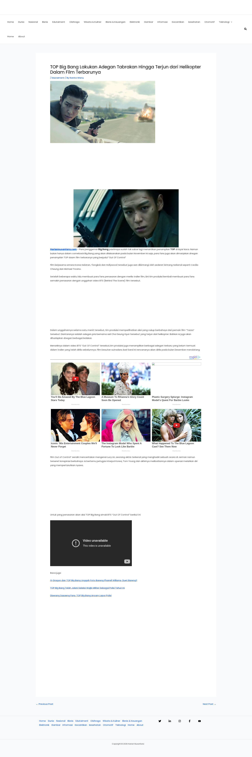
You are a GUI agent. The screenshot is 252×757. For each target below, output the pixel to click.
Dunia (51, 720)
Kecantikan (81, 724)
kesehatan (95, 724)
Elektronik (44, 724)
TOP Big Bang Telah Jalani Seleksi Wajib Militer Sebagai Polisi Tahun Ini (87, 587)
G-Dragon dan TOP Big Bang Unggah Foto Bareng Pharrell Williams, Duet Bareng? (93, 580)
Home (42, 720)
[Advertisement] (126, 167)
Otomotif (108, 724)
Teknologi (120, 724)
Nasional (60, 720)
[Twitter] (160, 721)
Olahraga (95, 720)
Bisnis (70, 720)
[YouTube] (199, 721)
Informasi (68, 724)
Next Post (209, 703)
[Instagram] (179, 721)
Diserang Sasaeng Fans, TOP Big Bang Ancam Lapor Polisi (80, 595)
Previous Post (44, 703)
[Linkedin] (169, 721)
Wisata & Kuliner (111, 720)
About (140, 724)
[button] (230, 22)
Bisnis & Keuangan (132, 720)
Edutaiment (58, 77)
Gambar (55, 724)
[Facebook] (189, 721)
